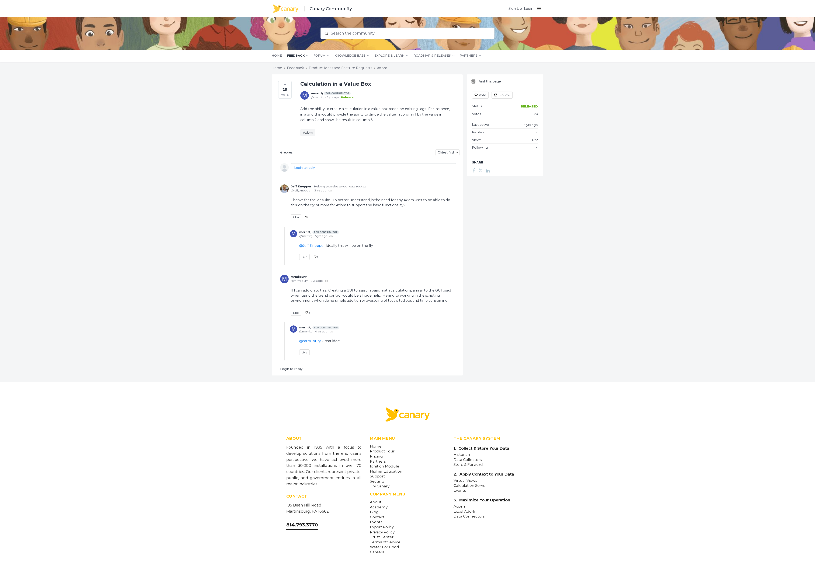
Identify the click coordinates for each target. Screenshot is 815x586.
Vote (482, 95)
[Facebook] (474, 170)
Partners (468, 55)
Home (277, 55)
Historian (462, 455)
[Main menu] (539, 8)
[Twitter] (480, 170)
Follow (504, 95)
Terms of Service (385, 542)
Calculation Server (470, 486)
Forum (319, 55)
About (375, 502)
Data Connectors (469, 516)
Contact (377, 517)
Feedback (296, 55)
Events (376, 522)
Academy (379, 507)
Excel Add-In (465, 511)
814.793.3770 (302, 525)
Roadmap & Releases (432, 55)
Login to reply (304, 168)
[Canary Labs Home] (407, 415)
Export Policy (382, 527)
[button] (285, 90)
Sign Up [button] (515, 9)
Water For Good (384, 547)
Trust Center (381, 537)
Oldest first (446, 152)
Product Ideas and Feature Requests (340, 68)
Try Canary (379, 486)
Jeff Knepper (301, 186)
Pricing (376, 456)
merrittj (330, 93)
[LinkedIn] (487, 170)
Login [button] (528, 9)
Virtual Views (465, 481)
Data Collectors (468, 460)
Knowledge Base (349, 55)
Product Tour (382, 451)
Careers (377, 552)
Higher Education (386, 471)
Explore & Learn (389, 55)
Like (296, 217)
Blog (374, 512)
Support (377, 476)
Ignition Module (384, 466)
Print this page (489, 81)
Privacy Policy (382, 532)
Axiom (382, 68)
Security (377, 481)
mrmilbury (299, 276)
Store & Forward (468, 465)
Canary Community (331, 8)
